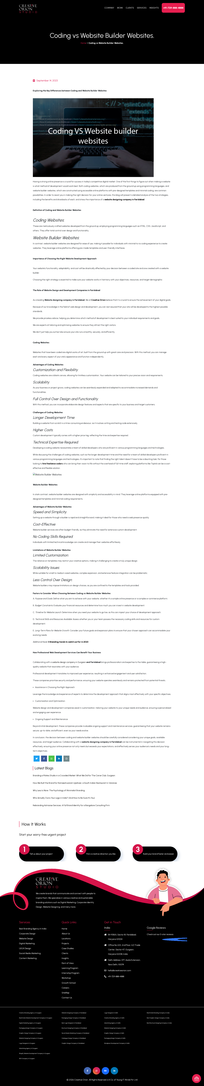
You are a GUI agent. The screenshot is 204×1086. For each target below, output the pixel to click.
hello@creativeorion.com (119, 970)
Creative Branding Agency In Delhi (114, 1018)
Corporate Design (27, 933)
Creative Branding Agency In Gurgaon (30, 1013)
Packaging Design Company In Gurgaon (31, 1028)
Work (120, 8)
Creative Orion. (81, 1080)
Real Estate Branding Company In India (158, 1013)
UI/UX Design (25, 948)
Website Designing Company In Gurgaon (31, 1038)
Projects (65, 943)
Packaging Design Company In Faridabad (74, 1018)
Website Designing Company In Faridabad (74, 1013)
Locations (66, 938)
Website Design (26, 938)
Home (83, 43)
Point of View (68, 963)
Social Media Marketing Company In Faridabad (75, 1033)
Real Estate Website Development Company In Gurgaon (35, 1018)
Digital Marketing (27, 943)
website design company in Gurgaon (69, 662)
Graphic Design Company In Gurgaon (30, 1033)
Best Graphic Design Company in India (158, 1018)
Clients (130, 8)
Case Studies (68, 948)
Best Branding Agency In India (32, 928)
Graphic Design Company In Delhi (114, 1033)
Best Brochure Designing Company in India (159, 1023)
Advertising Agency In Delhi (112, 1023)
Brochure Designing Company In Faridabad (74, 1028)
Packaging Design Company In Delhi (114, 1038)
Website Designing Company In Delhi (115, 1028)
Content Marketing (28, 958)
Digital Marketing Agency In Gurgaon (30, 1023)
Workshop (66, 978)
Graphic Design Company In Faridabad (73, 1043)
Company (109, 8)
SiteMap (65, 992)
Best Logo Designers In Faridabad (71, 1023)
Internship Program (70, 973)
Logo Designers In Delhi (111, 1013)
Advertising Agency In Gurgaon (28, 1048)
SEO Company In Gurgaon (27, 1058)
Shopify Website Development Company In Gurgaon (34, 1053)
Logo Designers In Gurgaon (27, 1043)
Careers (65, 988)
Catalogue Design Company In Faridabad (74, 1038)
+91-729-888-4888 (173, 7)
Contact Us (67, 997)
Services (142, 8)
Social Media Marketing (30, 953)
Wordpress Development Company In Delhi (117, 1043)
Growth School (69, 983)
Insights (154, 8)
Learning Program (70, 968)
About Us (66, 933)
